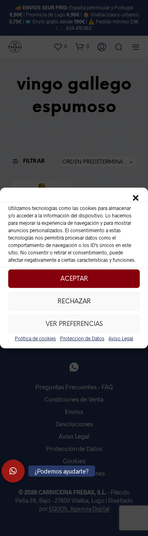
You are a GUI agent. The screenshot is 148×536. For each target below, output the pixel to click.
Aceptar (74, 278)
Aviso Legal (121, 338)
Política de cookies (35, 338)
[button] (136, 198)
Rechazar (74, 301)
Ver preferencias (74, 324)
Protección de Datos (82, 338)
